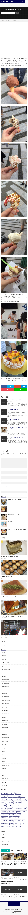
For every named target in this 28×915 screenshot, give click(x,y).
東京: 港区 (4, 676)
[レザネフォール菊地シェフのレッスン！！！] (4, 439)
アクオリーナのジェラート (12, 506)
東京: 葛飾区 (4, 734)
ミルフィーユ (16, 817)
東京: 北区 (4, 717)
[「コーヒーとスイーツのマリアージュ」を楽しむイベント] (4, 430)
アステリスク (17, 793)
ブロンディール (4, 817)
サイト (2, 480)
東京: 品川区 (4, 693)
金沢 (20, 826)
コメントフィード (5, 841)
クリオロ (3, 802)
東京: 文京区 (4, 683)
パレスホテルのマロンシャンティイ (14, 514)
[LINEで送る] (20, 389)
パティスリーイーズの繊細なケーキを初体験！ (10, 556)
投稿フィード (4, 837)
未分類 (3, 655)
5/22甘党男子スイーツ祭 (12, 409)
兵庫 (3, 758)
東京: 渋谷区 (4, 703)
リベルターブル (4, 820)
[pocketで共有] (7, 389)
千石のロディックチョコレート (13, 521)
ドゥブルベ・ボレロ (18, 808)
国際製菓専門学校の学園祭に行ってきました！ (10, 635)
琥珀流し (3, 826)
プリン (10, 817)
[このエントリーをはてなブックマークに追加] (24, 386)
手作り (3, 782)
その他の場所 (4, 765)
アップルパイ (4, 796)
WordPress (14, 912)
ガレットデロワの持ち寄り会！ (20, 880)
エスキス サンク (21, 796)
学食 (3, 775)
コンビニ (4, 785)
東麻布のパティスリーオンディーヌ (14, 499)
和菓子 (19, 820)
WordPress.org (5, 844)
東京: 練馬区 (4, 727)
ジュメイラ (10, 805)
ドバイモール (4, 811)
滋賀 (3, 761)
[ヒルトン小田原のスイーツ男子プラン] (4, 402)
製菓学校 (8, 826)
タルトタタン (20, 805)
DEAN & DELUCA (4, 793)
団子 (23, 820)
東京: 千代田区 (5, 669)
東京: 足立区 (4, 730)
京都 (3, 754)
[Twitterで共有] (10, 386)
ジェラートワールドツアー (7, 896)
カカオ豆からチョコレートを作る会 (20, 897)
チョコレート (4, 808)
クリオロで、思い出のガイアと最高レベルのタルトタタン (12, 616)
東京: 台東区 (4, 686)
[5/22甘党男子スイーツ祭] (4, 412)
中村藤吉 (11, 820)
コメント (2, 457)
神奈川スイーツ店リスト (15, 5)
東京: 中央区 (4, 558)
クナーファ (24, 799)
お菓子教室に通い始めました (6, 576)
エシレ (15, 796)
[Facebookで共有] (4, 386)
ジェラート (3, 805)
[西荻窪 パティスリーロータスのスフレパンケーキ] (4, 532)
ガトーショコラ (17, 799)
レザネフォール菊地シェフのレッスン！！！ (17, 437)
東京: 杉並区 (4, 710)
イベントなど (4, 637)
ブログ (3, 578)
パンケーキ (8, 814)
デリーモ (10, 808)
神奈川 (3, 748)
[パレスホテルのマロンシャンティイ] (4, 517)
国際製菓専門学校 (4, 823)
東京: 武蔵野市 (5, 737)
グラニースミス (10, 802)
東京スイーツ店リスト (5, 5)
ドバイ (24, 808)
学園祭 (11, 823)
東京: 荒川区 (4, 720)
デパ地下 (4, 771)
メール (2, 475)
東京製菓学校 (23, 861)
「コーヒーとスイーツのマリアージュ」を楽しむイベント (7, 865)
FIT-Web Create (17, 911)
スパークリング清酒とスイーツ (14, 419)
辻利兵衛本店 (14, 826)
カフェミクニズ (9, 799)
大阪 (3, 751)
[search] (26, 492)
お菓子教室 (4, 652)
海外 (3, 768)
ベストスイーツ (5, 662)
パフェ (2, 814)
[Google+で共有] (17, 386)
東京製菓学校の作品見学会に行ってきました (20, 864)
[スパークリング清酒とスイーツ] (4, 421)
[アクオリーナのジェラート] (4, 509)
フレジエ (19, 814)
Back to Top (14, 903)
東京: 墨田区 (4, 690)
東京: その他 (4, 741)
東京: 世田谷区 (5, 700)
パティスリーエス (11, 811)
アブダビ (10, 796)
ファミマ (13, 814)
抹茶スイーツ (17, 823)
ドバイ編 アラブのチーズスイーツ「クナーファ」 (10, 596)
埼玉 (3, 744)
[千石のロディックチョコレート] (4, 524)
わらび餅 (11, 793)
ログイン (4, 834)
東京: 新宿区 (4, 679)
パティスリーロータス (21, 811)
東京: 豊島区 (4, 713)
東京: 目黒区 (4, 696)
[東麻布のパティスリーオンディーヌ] (4, 502)
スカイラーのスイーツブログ (17, 909)
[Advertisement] (14, 36)
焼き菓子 (23, 823)
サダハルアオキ (18, 802)
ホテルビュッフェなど (6, 778)
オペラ (2, 799)
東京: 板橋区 (4, 617)
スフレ (15, 805)
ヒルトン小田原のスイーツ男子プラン (15, 400)
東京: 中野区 (4, 707)
